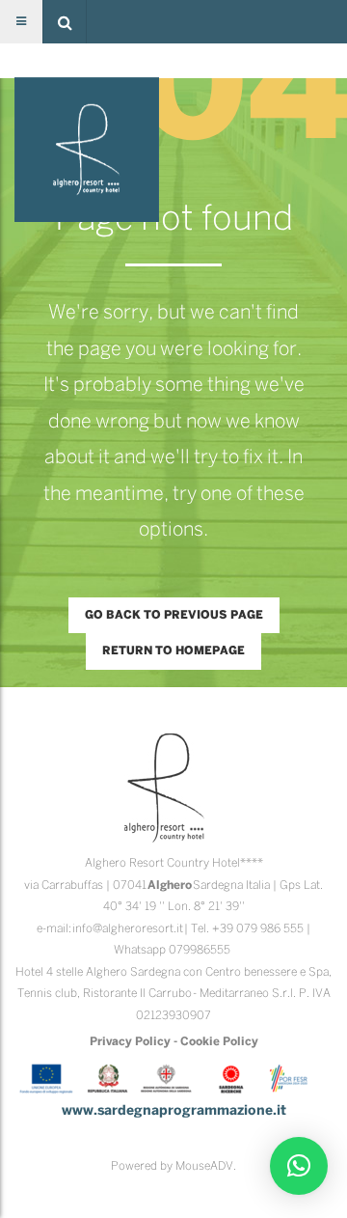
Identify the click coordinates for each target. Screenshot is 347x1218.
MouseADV (204, 1166)
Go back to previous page (174, 615)
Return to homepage (173, 651)
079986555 (199, 950)
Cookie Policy (219, 1042)
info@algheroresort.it (127, 929)
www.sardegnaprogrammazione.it (174, 1111)
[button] (64, 21)
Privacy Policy (130, 1042)
